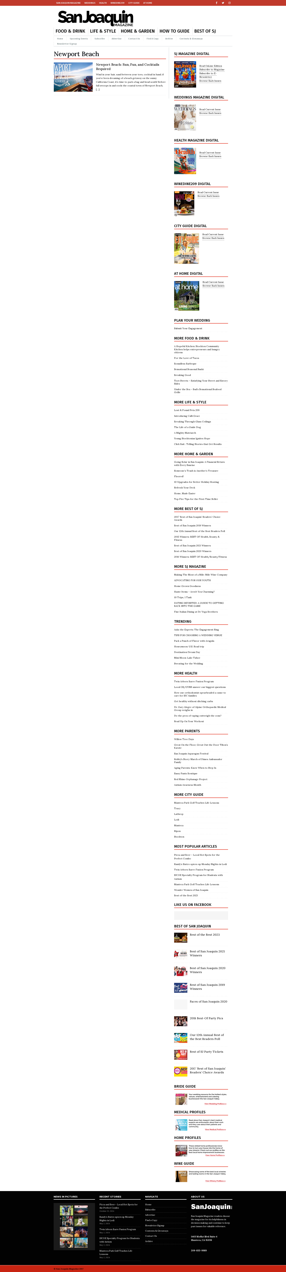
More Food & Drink (192, 338)
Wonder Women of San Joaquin (191, 889)
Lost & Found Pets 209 (186, 410)
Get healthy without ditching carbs (193, 701)
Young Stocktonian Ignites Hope (192, 438)
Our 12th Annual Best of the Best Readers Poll (199, 531)
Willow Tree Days (184, 739)
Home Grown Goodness (187, 586)
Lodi (176, 819)
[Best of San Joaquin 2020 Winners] (180, 974)
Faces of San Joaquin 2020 (208, 1001)
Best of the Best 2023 (186, 895)
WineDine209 (117, 2)
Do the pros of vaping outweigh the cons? (197, 715)
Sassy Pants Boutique (185, 773)
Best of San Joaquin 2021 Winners (192, 545)
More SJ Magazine (190, 566)
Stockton (179, 836)
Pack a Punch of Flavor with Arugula (194, 640)
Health (103, 2)
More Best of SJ (188, 508)
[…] (97, 89)
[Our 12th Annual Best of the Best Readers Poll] (180, 1041)
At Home (147, 2)
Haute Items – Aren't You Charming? (194, 591)
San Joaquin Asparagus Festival (191, 753)
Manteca (178, 825)
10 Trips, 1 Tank (183, 597)
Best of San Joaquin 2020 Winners (192, 551)
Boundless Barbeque (185, 363)
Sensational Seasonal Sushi (189, 369)
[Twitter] (223, 3)
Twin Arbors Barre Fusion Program (194, 681)
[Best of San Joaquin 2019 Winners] (180, 990)
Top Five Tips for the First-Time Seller (196, 499)
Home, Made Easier (184, 493)
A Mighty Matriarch (185, 432)
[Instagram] (229, 3)
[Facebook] (216, 3)
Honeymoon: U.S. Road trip (189, 646)
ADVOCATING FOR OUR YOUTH (192, 580)
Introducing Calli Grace (187, 415)
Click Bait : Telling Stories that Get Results (198, 444)
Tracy (177, 808)
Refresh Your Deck (184, 487)
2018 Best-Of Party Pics (206, 1018)
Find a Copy (152, 38)
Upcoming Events (79, 38)
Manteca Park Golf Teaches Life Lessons (196, 802)
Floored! (179, 476)
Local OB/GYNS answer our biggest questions (200, 687)
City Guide (134, 2)
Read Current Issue (210, 109)
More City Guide (188, 794)
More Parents (187, 731)
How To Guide (175, 31)
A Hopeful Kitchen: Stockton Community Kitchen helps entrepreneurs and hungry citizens (197, 349)
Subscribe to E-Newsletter (208, 75)
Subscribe (100, 38)
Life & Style (103, 31)
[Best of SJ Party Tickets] (180, 1057)
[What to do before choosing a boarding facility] (81, 1221)
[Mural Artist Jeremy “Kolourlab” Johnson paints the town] (81, 1210)
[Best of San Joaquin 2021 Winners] (180, 957)
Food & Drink (70, 31)
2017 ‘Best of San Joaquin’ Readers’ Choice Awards (208, 1070)
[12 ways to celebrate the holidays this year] (81, 1232)
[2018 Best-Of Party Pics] (180, 1024)
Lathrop (178, 814)
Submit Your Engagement (188, 328)
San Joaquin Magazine (68, 2)
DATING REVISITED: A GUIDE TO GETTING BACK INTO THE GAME (199, 604)
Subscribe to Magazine (212, 69)
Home (60, 38)
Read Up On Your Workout (189, 721)
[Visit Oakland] (81, 1243)
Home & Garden (138, 31)
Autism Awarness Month (187, 784)
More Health (185, 673)
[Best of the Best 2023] (180, 940)
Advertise (117, 38)
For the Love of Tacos (186, 358)
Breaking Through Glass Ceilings (192, 421)
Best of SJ (205, 31)
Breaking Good (182, 375)
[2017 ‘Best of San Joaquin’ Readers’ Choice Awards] (180, 1074)
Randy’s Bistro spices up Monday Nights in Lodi (200, 864)
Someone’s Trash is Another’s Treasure (196, 470)
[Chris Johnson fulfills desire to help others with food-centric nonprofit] (66, 1232)
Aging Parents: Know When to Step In (195, 767)
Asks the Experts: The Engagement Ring (196, 629)
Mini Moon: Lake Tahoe (187, 657)
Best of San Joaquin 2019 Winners (192, 525)
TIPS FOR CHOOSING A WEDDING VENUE (198, 635)
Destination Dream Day (187, 652)
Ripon (177, 831)
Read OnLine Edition (210, 65)
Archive (169, 38)
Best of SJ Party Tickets (206, 1052)
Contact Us (134, 38)
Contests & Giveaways (191, 38)
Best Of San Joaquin (192, 926)
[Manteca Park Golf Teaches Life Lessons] (66, 1210)
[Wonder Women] (66, 1221)
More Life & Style (190, 402)
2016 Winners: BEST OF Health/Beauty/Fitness (200, 556)
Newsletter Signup (67, 44)
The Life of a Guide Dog (187, 427)
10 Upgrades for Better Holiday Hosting (197, 481)
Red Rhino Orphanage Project (190, 779)
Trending (182, 621)
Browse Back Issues (210, 80)
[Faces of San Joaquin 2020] (180, 1007)
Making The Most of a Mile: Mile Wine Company (200, 574)
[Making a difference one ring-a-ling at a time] (66, 1243)
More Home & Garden (193, 454)
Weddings (89, 2)
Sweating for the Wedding (188, 663)
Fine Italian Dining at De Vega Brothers (196, 611)
